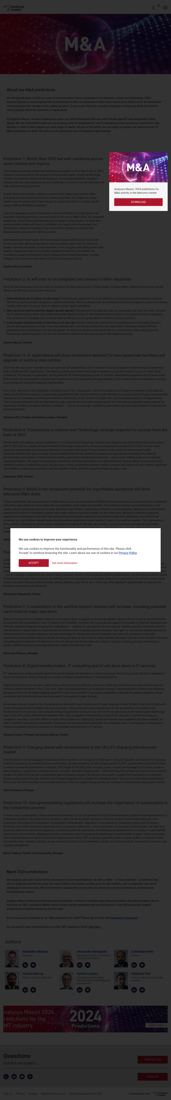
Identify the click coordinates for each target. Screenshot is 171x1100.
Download (138, 202)
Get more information (64, 563)
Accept (34, 562)
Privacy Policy (128, 553)
